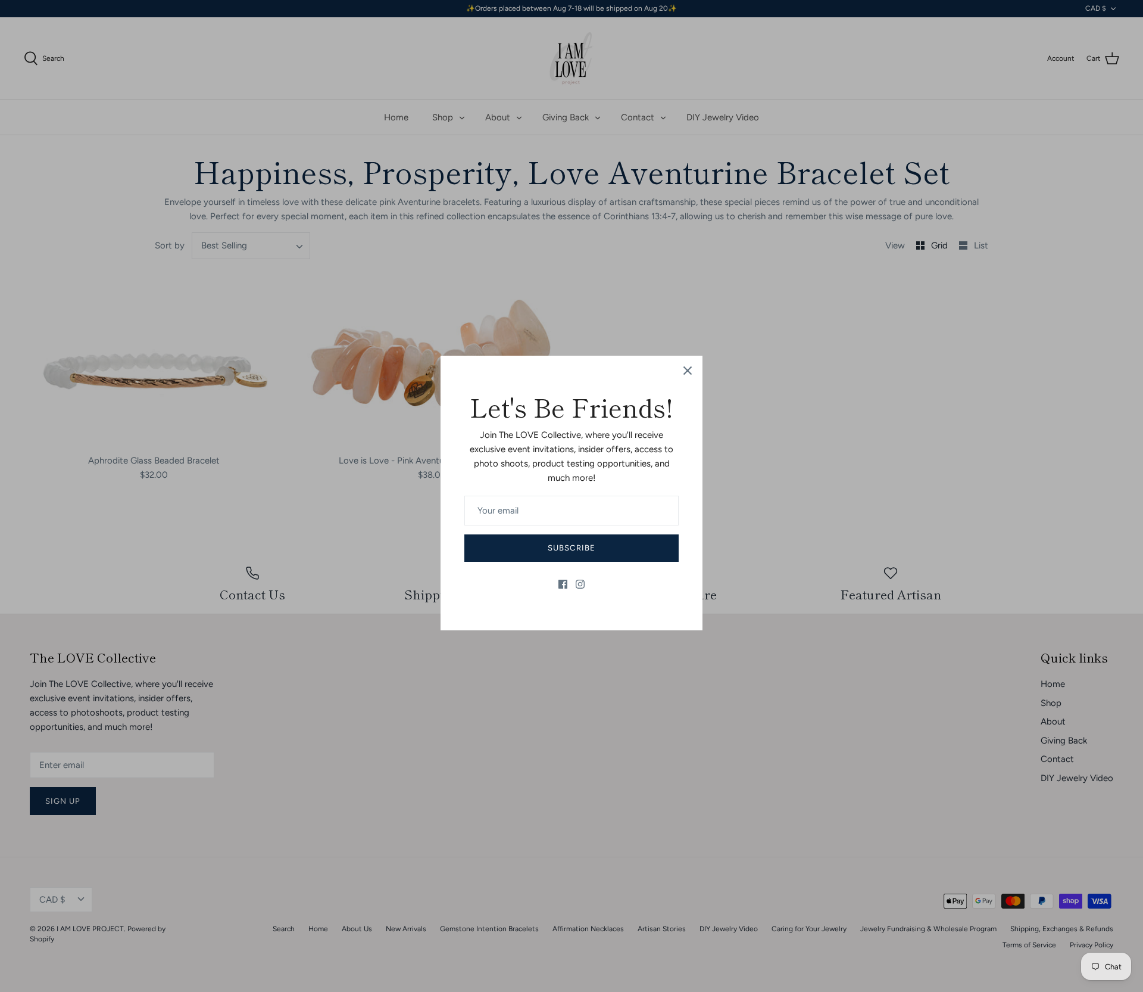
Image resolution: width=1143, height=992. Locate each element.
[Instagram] (580, 584)
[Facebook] (562, 584)
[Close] (687, 370)
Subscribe (571, 547)
